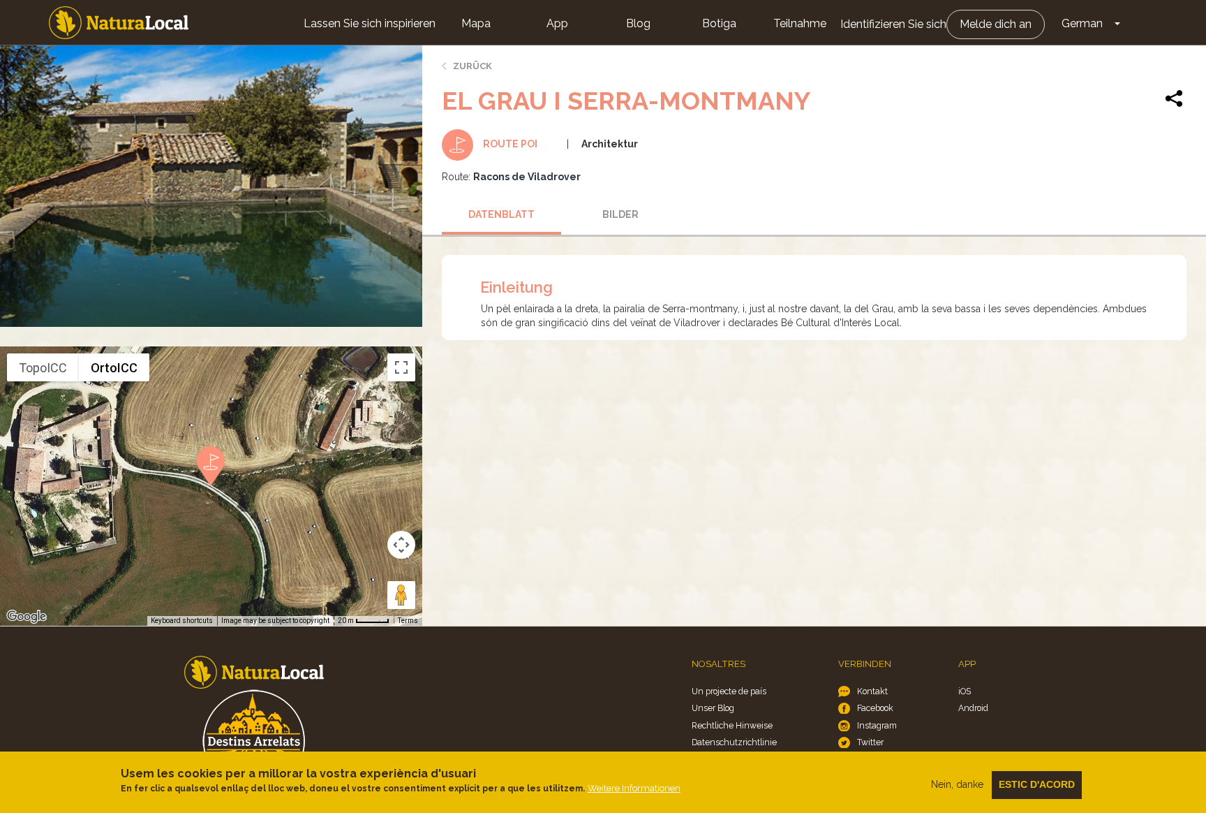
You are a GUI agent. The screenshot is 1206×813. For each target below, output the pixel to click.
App (557, 23)
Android (973, 708)
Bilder (620, 214)
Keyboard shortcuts (182, 620)
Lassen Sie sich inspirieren (370, 23)
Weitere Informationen (634, 788)
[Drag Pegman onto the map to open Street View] (401, 595)
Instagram (877, 725)
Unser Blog (713, 708)
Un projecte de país (729, 691)
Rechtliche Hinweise (732, 725)
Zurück (472, 66)
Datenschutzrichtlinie (734, 742)
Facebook (875, 708)
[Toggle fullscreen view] (401, 367)
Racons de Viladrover (527, 176)
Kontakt (872, 691)
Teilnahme (799, 23)
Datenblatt (501, 214)
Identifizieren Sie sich (893, 24)
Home (118, 22)
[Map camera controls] (401, 545)
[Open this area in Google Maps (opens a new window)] (26, 617)
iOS (964, 691)
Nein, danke (957, 784)
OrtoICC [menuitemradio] (114, 367)
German (1082, 23)
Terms (408, 620)
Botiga (719, 23)
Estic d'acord (1037, 784)
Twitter (870, 742)
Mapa (476, 23)
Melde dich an (996, 24)
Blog (638, 23)
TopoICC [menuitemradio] (43, 367)
